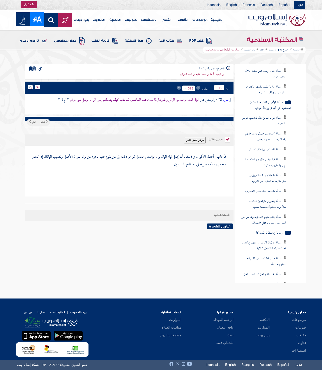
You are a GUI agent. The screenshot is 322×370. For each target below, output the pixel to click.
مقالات (183, 20)
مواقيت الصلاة (171, 327)
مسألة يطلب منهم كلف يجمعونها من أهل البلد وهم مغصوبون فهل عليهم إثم (263, 220)
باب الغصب (249, 50)
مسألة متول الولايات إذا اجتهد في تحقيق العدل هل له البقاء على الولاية (264, 246)
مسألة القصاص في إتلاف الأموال (265, 150)
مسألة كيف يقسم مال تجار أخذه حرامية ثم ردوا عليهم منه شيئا (264, 163)
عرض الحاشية (216, 139)
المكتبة (115, 20)
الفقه (262, 50)
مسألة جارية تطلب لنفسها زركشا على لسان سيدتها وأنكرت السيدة (265, 90)
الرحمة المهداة (223, 320)
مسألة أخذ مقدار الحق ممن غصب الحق (262, 274)
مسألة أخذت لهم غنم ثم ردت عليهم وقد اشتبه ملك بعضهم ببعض (265, 137)
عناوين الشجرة (220, 226)
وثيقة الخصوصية (78, 312)
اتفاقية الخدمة (57, 312)
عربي (299, 5)
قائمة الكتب (101, 41)
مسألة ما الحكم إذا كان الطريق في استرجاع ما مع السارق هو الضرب (267, 178)
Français (248, 5)
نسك (230, 335)
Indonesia (214, 5)
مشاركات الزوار (170, 335)
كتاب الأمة (166, 41)
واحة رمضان (225, 327)
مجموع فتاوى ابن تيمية (278, 50)
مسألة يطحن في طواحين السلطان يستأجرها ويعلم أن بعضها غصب (267, 204)
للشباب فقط (225, 343)
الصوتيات (131, 20)
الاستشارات (149, 20)
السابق (43, 122)
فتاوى (302, 343)
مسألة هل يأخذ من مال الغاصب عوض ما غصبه (264, 121)
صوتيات (300, 327)
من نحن (28, 312)
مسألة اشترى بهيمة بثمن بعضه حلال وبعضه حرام (265, 74)
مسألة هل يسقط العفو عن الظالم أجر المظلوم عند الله (266, 262)
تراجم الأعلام (29, 41)
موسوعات (200, 20)
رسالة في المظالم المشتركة (269, 233)
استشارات (299, 350)
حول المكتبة (134, 41)
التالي (33, 122)
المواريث (98, 20)
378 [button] (190, 88)
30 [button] (220, 87)
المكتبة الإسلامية (273, 39)
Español (284, 5)
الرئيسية (217, 20)
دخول (28, 4)
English (231, 5)
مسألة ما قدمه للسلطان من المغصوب (263, 191)
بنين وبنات (81, 20)
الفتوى (166, 20)
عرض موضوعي (65, 41)
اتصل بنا (41, 312)
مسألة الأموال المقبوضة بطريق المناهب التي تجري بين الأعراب (270, 105)
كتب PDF (196, 41)
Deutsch (267, 5)
